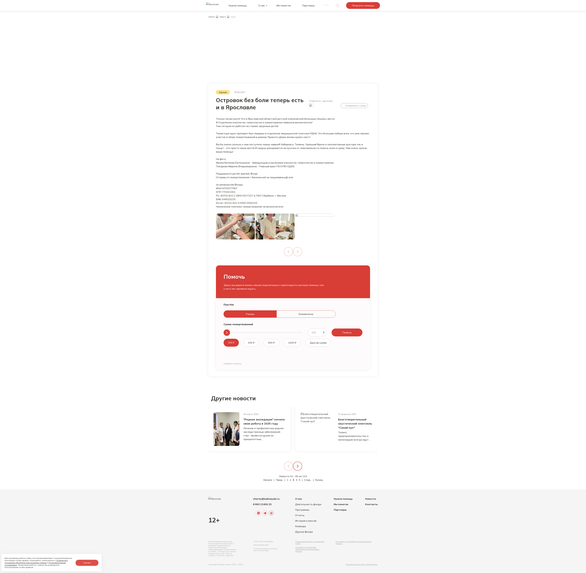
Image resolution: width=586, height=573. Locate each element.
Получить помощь (363, 5)
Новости (370, 498)
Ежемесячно (306, 314)
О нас (261, 5)
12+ (214, 520)
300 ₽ (251, 342)
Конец (319, 479)
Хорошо (87, 563)
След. (307, 479)
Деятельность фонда (308, 504)
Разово (250, 314)
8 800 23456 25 (262, 504)
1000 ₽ (292, 342)
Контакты (371, 504)
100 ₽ (231, 342)
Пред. (279, 479)
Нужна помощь (237, 5)
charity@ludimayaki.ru (266, 498)
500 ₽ (271, 342)
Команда (300, 526)
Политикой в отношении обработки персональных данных (36, 561)
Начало (267, 479)
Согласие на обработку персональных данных (353, 542)
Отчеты (299, 515)
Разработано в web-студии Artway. (362, 564)
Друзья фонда (304, 531)
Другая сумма (318, 342)
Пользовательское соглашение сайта (309, 542)
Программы (302, 509)
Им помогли (283, 5)
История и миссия (305, 520)
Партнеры (308, 5)
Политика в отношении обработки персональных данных (307, 549)
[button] (297, 466)
